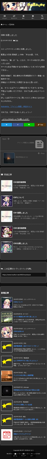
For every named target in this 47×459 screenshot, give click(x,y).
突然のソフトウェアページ (22, 434)
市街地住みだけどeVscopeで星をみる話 (26, 390)
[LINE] (29, 124)
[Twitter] (6, 124)
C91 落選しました (20, 213)
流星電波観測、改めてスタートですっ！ (26, 346)
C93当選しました (20, 243)
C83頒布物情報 (19, 182)
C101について (18, 302)
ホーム (5, 24)
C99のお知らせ (19, 331)
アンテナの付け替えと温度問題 (23, 375)
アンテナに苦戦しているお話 (23, 404)
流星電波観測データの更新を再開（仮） (26, 419)
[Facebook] (17, 124)
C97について (18, 197)
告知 (12, 24)
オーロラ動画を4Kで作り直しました (25, 316)
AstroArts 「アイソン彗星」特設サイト (16, 106)
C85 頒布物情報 (19, 228)
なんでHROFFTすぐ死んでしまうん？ (26, 360)
